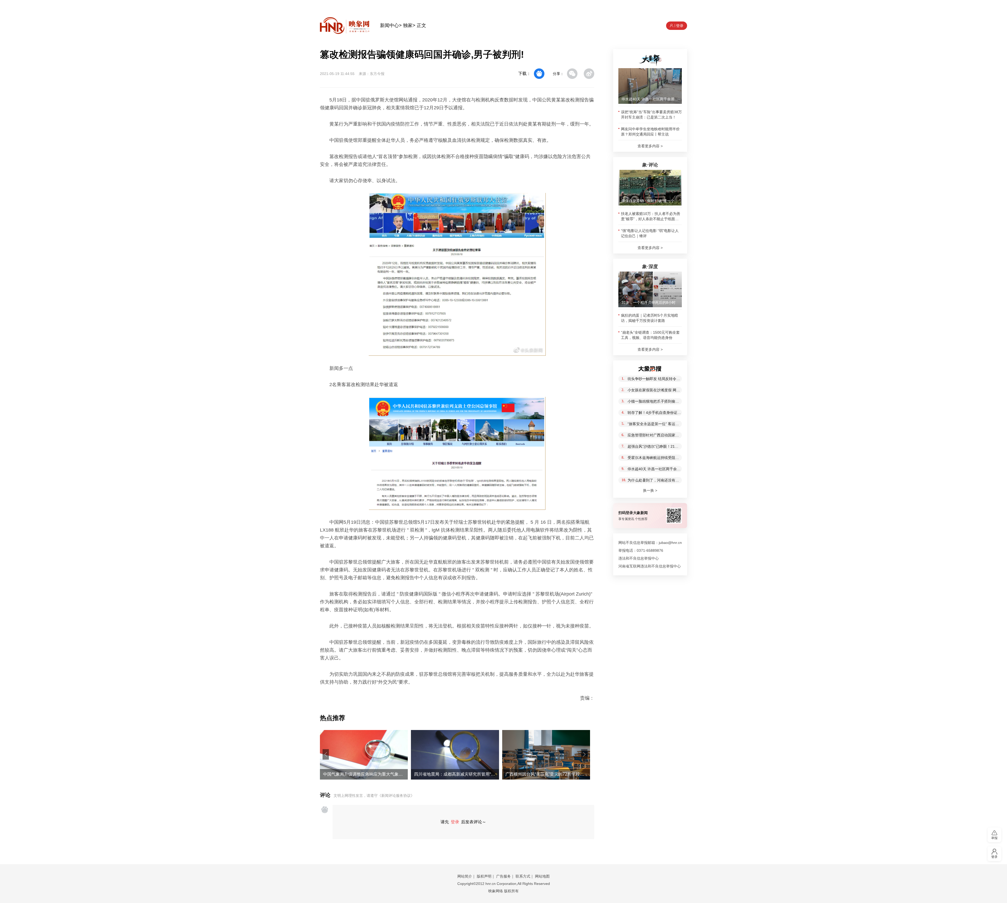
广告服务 (503, 876)
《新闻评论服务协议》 (396, 795)
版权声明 (484, 876)
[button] (326, 754)
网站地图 (542, 876)
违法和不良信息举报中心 (638, 558)
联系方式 (523, 876)
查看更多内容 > (650, 146)
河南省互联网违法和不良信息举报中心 (649, 566)
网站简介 (464, 876)
